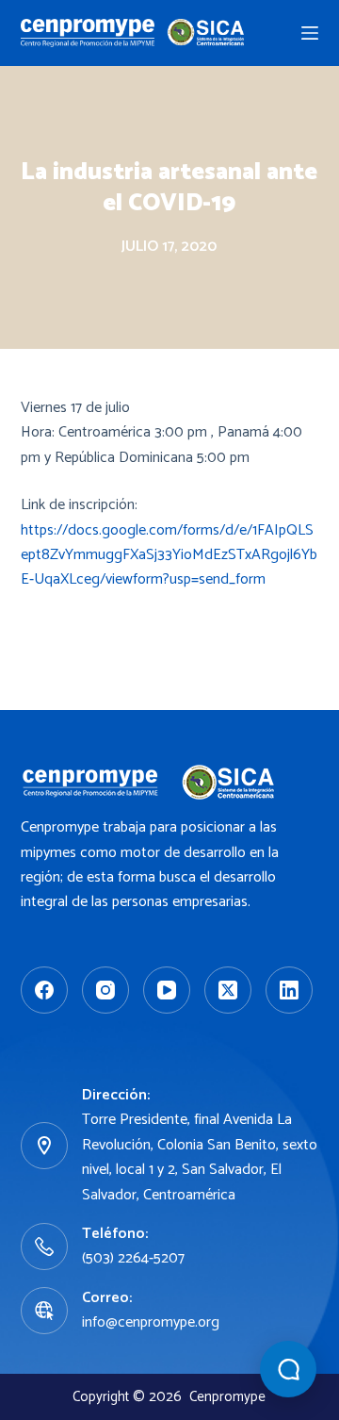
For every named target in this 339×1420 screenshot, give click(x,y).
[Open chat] (288, 1369)
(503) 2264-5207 (133, 1258)
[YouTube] (166, 990)
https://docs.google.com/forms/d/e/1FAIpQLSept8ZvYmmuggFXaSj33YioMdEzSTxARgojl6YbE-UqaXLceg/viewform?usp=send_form (169, 555)
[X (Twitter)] (227, 990)
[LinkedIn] (289, 990)
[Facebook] (44, 990)
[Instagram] (105, 990)
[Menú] (309, 33)
